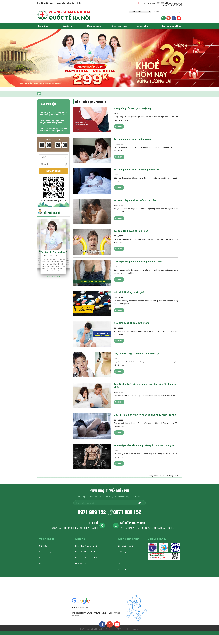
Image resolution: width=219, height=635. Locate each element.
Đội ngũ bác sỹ (45, 552)
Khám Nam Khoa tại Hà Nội (86, 546)
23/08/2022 (146, 209)
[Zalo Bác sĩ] (164, 559)
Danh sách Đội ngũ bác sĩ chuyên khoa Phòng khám (53, 122)
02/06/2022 (146, 454)
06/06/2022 (146, 424)
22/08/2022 (146, 240)
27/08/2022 (146, 178)
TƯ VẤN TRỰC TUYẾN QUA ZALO (53, 201)
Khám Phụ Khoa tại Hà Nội (86, 552)
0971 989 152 (92, 512)
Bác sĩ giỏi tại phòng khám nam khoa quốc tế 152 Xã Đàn (53, 114)
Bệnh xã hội (142, 26)
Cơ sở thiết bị (44, 558)
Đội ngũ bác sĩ (94, 26)
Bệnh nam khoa (119, 26)
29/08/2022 (146, 148)
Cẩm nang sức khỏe (171, 26)
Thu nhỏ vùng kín (125, 558)
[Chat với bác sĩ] (168, 18)
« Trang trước (152, 476)
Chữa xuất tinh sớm (126, 564)
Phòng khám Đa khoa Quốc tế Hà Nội (172, 4)
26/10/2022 (146, 117)
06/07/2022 (146, 332)
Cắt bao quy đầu (124, 552)
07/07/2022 (146, 301)
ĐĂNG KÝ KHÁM (53, 171)
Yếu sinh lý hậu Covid (126, 570)
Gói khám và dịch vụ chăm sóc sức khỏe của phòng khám (53, 130)
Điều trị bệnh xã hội (125, 546)
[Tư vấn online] (173, 18)
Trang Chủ (43, 26)
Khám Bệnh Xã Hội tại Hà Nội (87, 558)
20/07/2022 (146, 270)
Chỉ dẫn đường (45, 564)
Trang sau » (173, 476)
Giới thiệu (67, 26)
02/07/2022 (146, 362)
